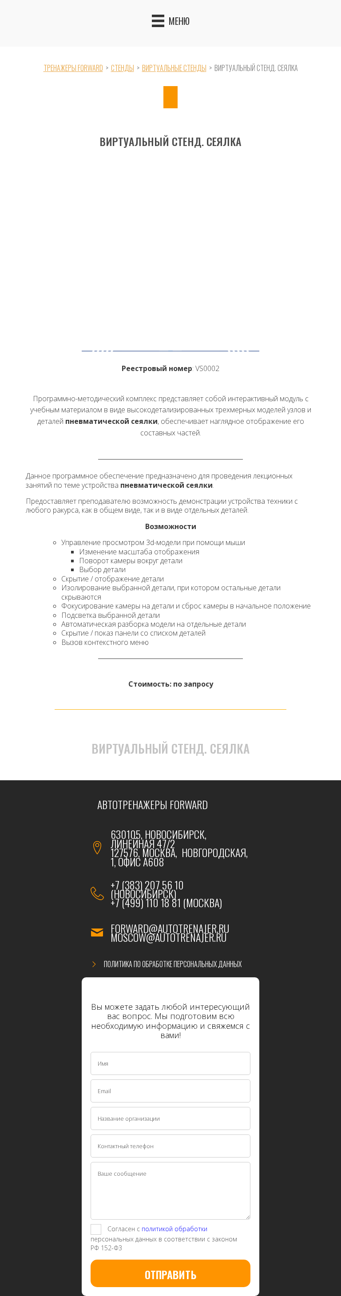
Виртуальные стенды (174, 68)
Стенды (122, 68)
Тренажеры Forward (73, 68)
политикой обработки (174, 1228)
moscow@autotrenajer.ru (168, 937)
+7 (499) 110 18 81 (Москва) (166, 902)
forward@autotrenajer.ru (170, 928)
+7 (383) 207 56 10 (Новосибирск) (147, 889)
